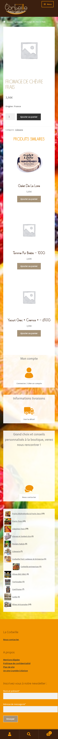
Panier (45, 732)
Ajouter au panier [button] (29, 199)
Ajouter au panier (28, 116)
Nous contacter (29, 497)
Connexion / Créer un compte (29, 383)
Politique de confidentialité (16, 663)
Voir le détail (29, 419)
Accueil (9, 21)
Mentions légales (11, 659)
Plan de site (8, 667)
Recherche (29, 734)
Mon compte (9, 734)
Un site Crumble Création (15, 670)
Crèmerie (19, 21)
